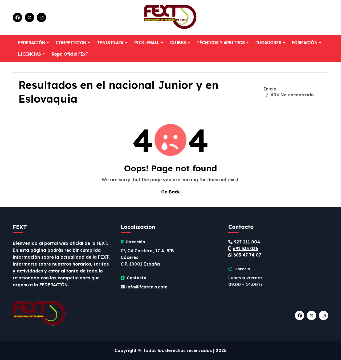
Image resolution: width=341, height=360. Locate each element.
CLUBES (178, 42)
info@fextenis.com (147, 286)
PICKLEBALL (146, 42)
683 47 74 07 (247, 255)
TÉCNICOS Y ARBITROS (221, 42)
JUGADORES (268, 42)
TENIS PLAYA (110, 42)
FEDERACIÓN (31, 42)
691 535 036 (245, 248)
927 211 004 (247, 242)
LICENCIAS (29, 54)
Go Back (170, 192)
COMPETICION (71, 42)
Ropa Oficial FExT (70, 54)
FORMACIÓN (305, 42)
